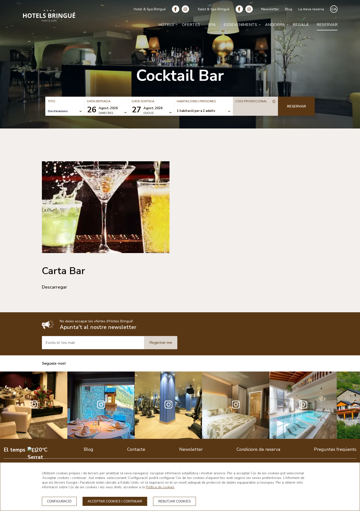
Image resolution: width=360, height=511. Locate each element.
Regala (301, 24)
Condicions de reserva (258, 449)
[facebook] (177, 9)
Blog (288, 9)
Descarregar (54, 287)
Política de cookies (160, 487)
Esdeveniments (240, 24)
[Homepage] (49, 16)
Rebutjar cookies (174, 501)
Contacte (136, 449)
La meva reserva (311, 9)
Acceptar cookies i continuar (115, 501)
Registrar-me (160, 342)
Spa (212, 24)
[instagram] (187, 9)
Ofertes (191, 24)
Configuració (59, 501)
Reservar (327, 24)
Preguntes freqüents (335, 449)
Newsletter (270, 9)
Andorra (275, 24)
